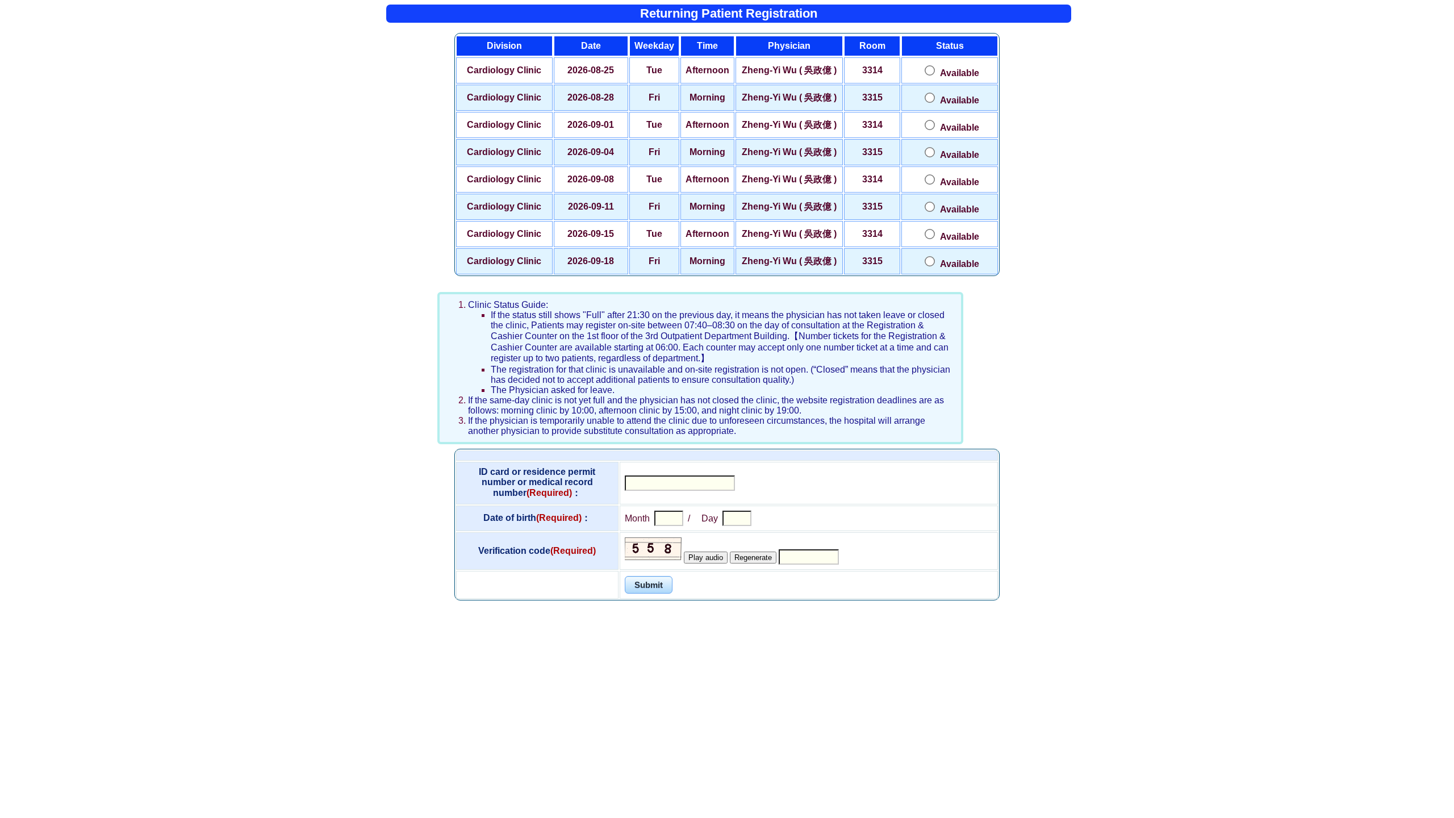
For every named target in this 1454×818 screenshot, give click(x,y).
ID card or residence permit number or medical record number (537, 482)
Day (709, 518)
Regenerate (753, 557)
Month (637, 518)
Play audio (705, 557)
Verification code (537, 551)
